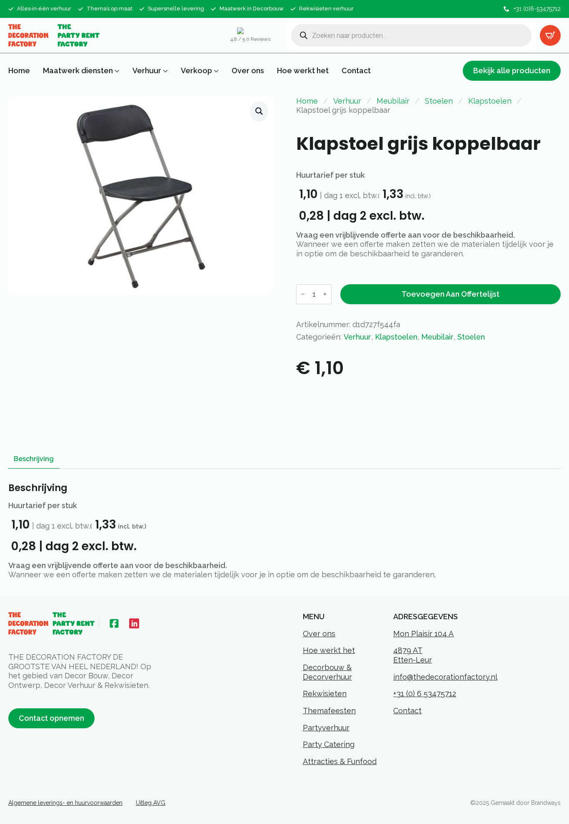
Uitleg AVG (150, 802)
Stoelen (439, 101)
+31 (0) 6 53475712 (424, 693)
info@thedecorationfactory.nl (445, 677)
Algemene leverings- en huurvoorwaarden (65, 802)
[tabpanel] (284, 531)
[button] (259, 111)
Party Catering (328, 744)
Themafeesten (329, 710)
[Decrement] (302, 294)
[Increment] (324, 294)
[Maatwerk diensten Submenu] (116, 70)
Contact (356, 70)
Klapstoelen (490, 101)
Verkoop (196, 70)
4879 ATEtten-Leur (412, 655)
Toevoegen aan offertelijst (450, 294)
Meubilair (393, 101)
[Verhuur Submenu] (164, 70)
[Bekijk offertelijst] (550, 35)
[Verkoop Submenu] (215, 70)
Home (19, 70)
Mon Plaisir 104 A (423, 633)
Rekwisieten (325, 693)
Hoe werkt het (303, 70)
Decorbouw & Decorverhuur (327, 672)
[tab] (33, 459)
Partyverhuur (326, 727)
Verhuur (146, 70)
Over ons (248, 70)
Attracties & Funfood (340, 761)
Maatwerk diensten (78, 70)
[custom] (114, 623)
